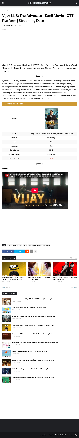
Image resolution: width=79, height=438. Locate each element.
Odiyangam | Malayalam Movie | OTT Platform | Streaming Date (32, 334)
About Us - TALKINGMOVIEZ (57, 435)
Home (3, 11)
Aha (8, 11)
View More (73, 258)
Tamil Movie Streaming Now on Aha (39, 245)
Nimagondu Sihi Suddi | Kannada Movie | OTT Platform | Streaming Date (35, 342)
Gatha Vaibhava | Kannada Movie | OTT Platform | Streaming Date (33, 377)
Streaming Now (16, 245)
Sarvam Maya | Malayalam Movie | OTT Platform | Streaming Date (33, 360)
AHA (51, 158)
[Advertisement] (39, 44)
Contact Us (42, 435)
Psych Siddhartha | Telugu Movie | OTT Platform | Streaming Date (13, 278)
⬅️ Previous (6, 287)
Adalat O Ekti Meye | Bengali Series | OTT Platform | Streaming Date (33, 316)
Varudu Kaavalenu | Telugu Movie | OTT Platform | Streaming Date (33, 299)
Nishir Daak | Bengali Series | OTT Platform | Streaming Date (31, 369)
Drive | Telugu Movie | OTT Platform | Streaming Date (39, 278)
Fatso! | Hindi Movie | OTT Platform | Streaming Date (29, 307)
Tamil (25, 245)
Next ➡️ (73, 287)
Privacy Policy (73, 435)
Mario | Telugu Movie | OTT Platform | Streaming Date (65, 278)
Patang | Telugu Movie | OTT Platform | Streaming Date (29, 351)
